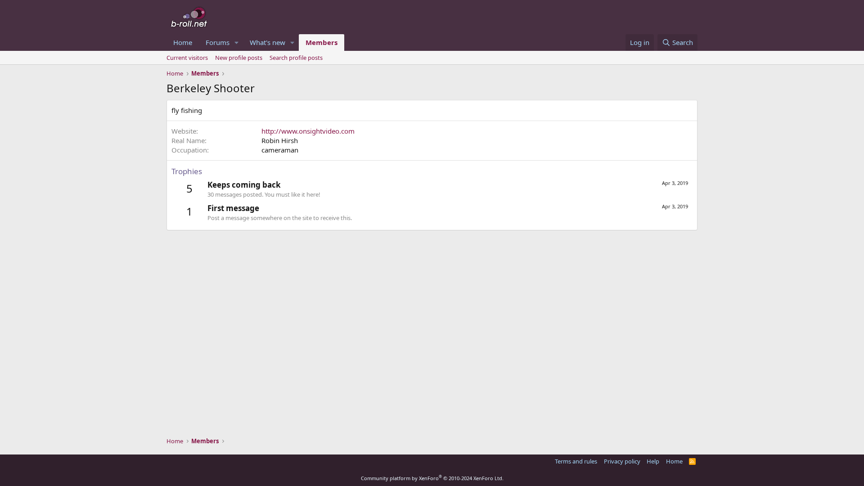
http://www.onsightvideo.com (308, 130)
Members (322, 42)
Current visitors (187, 58)
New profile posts (238, 58)
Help (653, 461)
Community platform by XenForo (432, 478)
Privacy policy (622, 461)
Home (182, 42)
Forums (218, 42)
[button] (236, 42)
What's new (267, 42)
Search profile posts (296, 58)
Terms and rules (576, 461)
